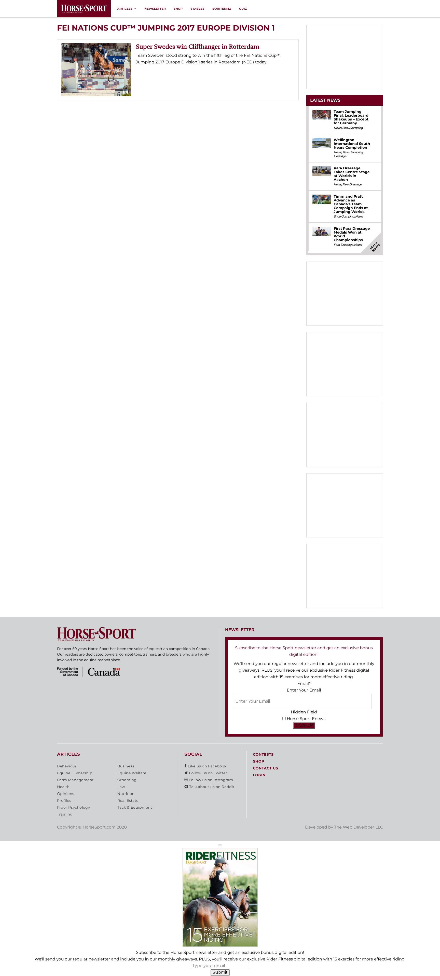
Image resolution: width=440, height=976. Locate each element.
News (337, 128)
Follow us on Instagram (210, 780)
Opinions (65, 793)
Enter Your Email (304, 690)
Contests (263, 754)
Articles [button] (125, 8)
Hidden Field (304, 712)
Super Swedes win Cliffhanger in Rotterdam (197, 46)
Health (63, 786)
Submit (220, 972)
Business (125, 766)
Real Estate (128, 800)
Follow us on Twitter (207, 773)
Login (259, 775)
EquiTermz (221, 8)
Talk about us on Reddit (211, 786)
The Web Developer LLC (358, 827)
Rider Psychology (73, 807)
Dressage (340, 156)
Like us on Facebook (206, 766)
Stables (197, 8)
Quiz (243, 8)
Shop (178, 8)
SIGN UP (304, 725)
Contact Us (265, 768)
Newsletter (155, 8)
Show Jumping (352, 128)
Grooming (127, 780)
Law (121, 786)
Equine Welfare (131, 773)
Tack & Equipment (134, 807)
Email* (303, 683)
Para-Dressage (352, 184)
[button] (220, 845)
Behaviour (66, 766)
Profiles (64, 800)
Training (65, 814)
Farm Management (75, 780)
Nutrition (126, 793)
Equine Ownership (74, 773)
